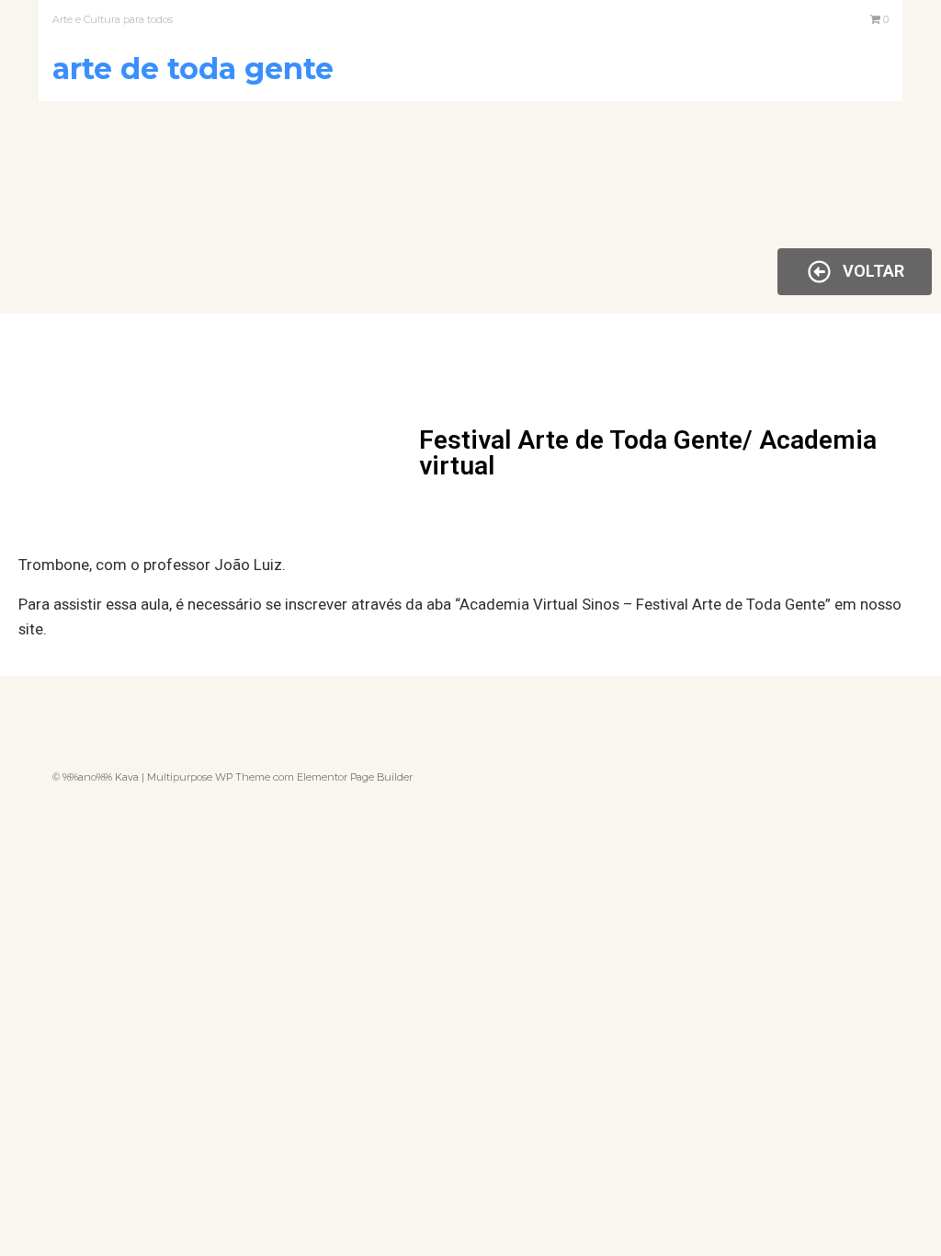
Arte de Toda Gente (193, 68)
